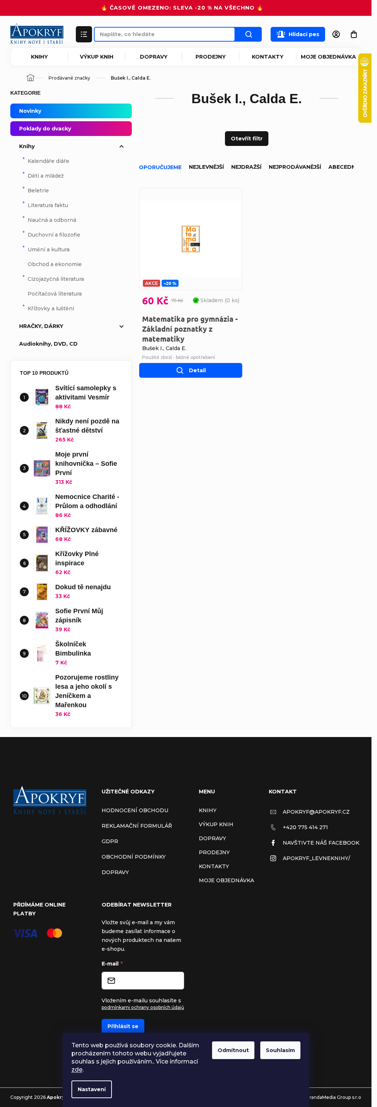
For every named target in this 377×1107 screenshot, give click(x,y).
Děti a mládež (46, 175)
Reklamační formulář (137, 826)
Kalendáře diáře (48, 161)
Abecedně (343, 167)
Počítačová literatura (55, 293)
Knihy (39, 56)
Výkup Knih (96, 56)
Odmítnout (233, 1050)
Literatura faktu (48, 205)
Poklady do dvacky (45, 128)
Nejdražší (246, 167)
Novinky (30, 111)
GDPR (110, 841)
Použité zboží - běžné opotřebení (178, 357)
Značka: (164, 348)
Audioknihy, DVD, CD (48, 344)
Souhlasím (280, 1050)
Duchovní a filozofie (54, 234)
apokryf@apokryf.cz (316, 812)
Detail (197, 370)
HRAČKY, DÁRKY (41, 326)
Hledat (248, 34)
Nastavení (92, 1089)
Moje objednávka (328, 56)
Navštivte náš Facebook (321, 842)
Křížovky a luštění (51, 308)
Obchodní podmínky (134, 856)
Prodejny (210, 56)
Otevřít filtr (247, 138)
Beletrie (38, 190)
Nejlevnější (206, 167)
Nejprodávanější (295, 167)
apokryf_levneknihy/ (316, 858)
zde (76, 1069)
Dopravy (154, 56)
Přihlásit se (123, 1026)
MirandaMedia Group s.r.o (332, 1097)
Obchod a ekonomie (55, 264)
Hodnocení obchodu (135, 810)
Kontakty (267, 56)
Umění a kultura (49, 249)
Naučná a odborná (52, 220)
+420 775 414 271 (305, 827)
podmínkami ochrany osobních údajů (143, 1007)
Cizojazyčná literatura (56, 279)
